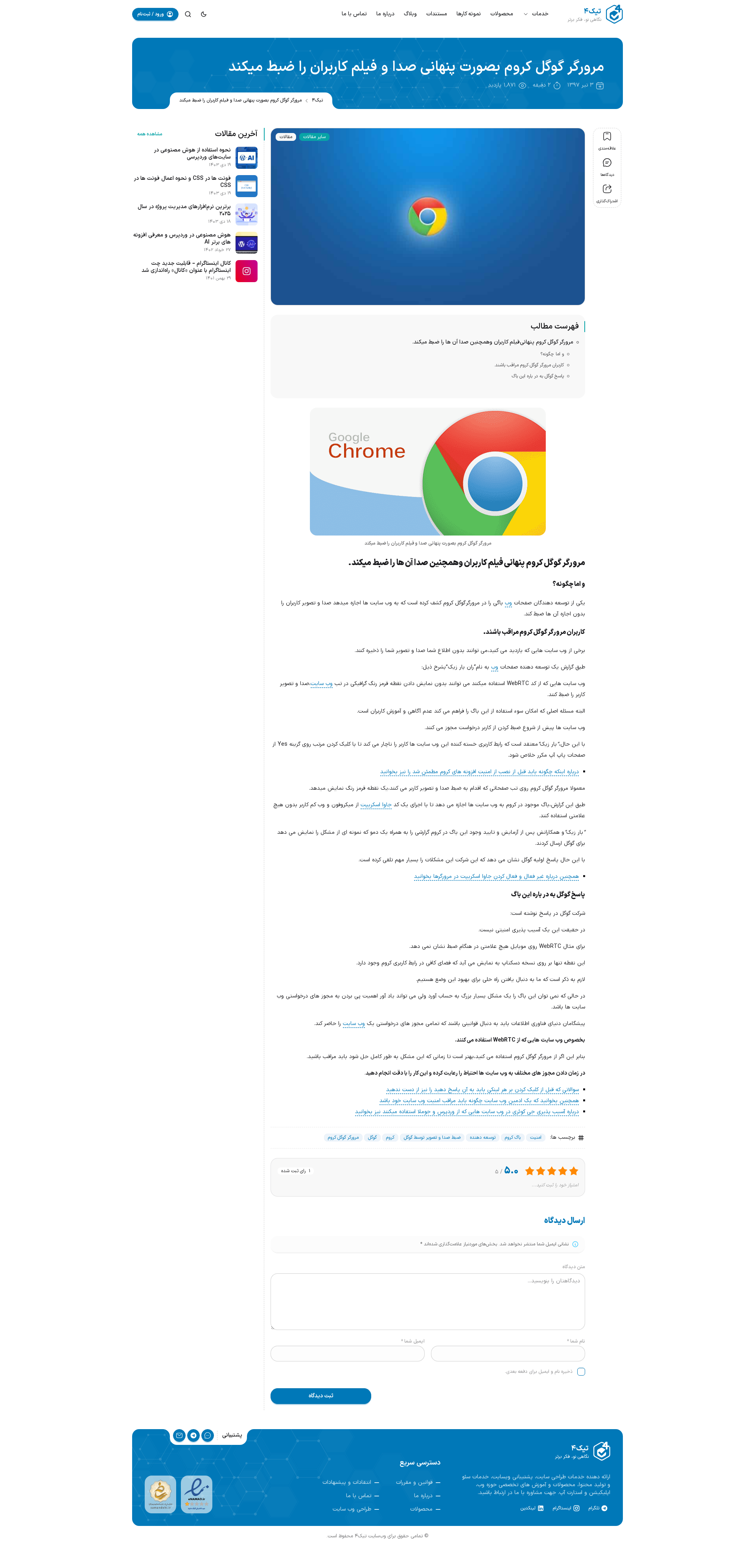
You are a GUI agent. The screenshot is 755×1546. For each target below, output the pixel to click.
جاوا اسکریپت (376, 805)
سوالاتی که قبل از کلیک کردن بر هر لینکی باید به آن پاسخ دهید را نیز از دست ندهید (482, 1090)
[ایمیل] (179, 1435)
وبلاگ (410, 14)
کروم (390, 1137)
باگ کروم (513, 1137)
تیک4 (317, 100)
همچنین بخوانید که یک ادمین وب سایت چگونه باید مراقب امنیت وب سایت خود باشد (479, 1101)
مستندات (436, 14)
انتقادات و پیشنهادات (346, 1483)
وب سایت (322, 684)
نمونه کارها (469, 14)
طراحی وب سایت (352, 1509)
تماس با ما (354, 14)
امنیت (535, 1137)
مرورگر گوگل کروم (343, 1137)
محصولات (501, 14)
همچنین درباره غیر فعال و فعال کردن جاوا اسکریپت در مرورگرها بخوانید (496, 876)
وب (508, 603)
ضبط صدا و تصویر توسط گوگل (432, 1137)
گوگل (372, 1137)
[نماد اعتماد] (196, 1494)
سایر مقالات (314, 136)
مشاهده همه (149, 134)
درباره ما (385, 14)
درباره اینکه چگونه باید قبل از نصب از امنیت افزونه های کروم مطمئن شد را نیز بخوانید (479, 772)
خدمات (540, 14)
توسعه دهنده (482, 1137)
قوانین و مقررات (414, 1483)
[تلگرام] (193, 1435)
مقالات (286, 136)
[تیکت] (207, 1435)
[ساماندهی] (160, 1494)
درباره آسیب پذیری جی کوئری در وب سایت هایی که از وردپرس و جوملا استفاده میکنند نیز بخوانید (467, 1112)
